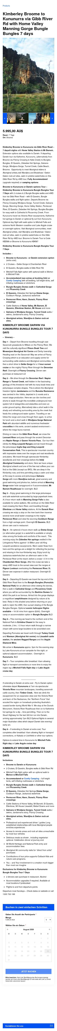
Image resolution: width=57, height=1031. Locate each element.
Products (6, 5)
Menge (10, 918)
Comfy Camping (14, 280)
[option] (9, 118)
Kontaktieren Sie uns (14, 1026)
